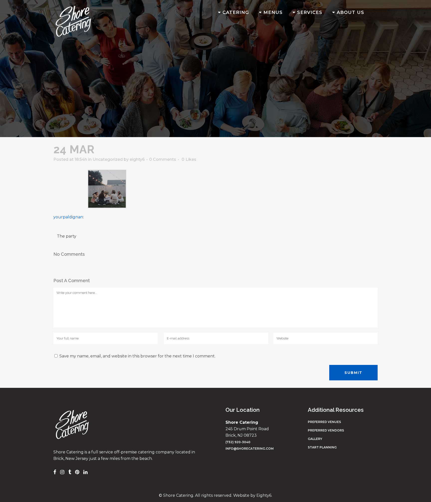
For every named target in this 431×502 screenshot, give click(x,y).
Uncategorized (108, 159)
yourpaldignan (68, 217)
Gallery (315, 439)
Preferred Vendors (326, 430)
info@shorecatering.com (249, 448)
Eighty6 (263, 495)
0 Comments (162, 159)
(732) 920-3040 (237, 442)
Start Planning (322, 447)
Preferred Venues (324, 422)
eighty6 (137, 159)
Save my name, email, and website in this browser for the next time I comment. (137, 356)
